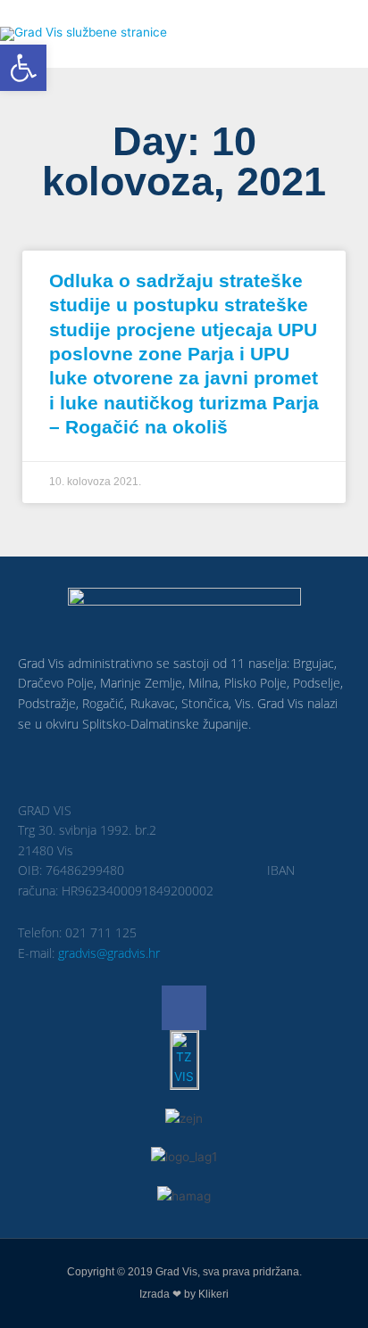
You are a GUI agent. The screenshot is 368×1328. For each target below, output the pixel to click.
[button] (23, 68)
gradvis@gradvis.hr (109, 952)
